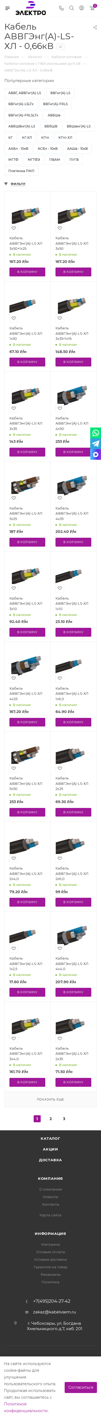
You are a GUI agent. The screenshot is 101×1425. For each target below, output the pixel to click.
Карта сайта (50, 1215)
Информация (50, 1233)
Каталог (50, 1138)
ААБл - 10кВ (18, 149)
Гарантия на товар (51, 1267)
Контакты (50, 1204)
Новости (50, 1197)
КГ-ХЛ (27, 138)
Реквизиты (51, 1274)
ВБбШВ (50, 126)
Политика (50, 1282)
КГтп (45, 138)
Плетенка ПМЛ (21, 171)
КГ (10, 138)
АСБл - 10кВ (48, 149)
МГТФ (13, 160)
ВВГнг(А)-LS (60, 93)
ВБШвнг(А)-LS (78, 126)
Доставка (50, 1160)
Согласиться (80, 1387)
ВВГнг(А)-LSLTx (21, 104)
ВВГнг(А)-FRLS (55, 104)
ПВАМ (54, 160)
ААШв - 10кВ (77, 149)
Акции (50, 1149)
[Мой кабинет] (81, 8)
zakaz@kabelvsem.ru (54, 1311)
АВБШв (54, 115)
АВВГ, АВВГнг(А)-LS (24, 93)
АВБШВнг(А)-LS (21, 126)
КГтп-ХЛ (65, 138)
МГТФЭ (34, 160)
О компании (50, 1189)
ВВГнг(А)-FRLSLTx (23, 115)
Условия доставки (50, 1259)
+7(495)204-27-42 (51, 1301)
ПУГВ (74, 160)
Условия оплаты (50, 1252)
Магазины (50, 1244)
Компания (50, 1178)
